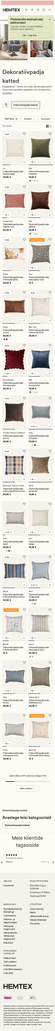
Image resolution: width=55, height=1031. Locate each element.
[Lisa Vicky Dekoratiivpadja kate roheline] (49, 426)
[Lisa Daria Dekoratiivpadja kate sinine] (24, 691)
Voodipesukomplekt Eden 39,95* (27, 3)
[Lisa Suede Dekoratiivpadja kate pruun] (24, 320)
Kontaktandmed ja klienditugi (13, 910)
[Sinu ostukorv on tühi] (44, 10)
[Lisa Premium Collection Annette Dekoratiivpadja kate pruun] (24, 426)
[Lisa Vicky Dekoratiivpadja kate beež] (24, 532)
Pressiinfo (35, 923)
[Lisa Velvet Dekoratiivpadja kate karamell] (49, 479)
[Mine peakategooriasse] (6, 104)
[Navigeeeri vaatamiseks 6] (25, 746)
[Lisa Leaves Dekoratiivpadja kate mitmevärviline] (24, 268)
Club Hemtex (37, 908)
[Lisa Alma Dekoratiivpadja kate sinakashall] (49, 585)
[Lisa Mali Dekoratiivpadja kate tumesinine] (49, 373)
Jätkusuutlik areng (39, 916)
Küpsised (8, 942)
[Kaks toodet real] (47, 126)
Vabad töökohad (38, 919)
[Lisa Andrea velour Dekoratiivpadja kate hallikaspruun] (49, 691)
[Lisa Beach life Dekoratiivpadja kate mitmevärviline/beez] (49, 743)
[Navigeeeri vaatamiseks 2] (15, 270)
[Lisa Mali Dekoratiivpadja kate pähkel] (49, 215)
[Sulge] (49, 19)
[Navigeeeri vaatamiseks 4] (17, 746)
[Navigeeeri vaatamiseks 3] (23, 270)
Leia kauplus (10, 915)
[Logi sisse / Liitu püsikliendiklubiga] (32, 10)
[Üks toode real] (51, 126)
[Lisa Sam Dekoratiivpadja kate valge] (49, 532)
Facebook (8, 885)
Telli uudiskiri (10, 961)
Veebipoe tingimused (9, 928)
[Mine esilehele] (11, 9)
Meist (33, 912)
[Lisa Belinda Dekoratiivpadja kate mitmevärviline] (24, 638)
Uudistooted (10, 965)
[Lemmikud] (38, 10)
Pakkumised (10, 958)
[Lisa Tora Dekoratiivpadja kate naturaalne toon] (49, 268)
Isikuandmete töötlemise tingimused (10, 935)
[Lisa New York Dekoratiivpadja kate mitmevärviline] (49, 320)
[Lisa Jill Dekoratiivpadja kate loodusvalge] (24, 162)
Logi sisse (8, 972)
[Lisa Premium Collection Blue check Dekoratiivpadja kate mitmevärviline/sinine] (24, 479)
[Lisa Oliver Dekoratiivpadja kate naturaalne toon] (24, 743)
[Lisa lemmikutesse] (24, 134)
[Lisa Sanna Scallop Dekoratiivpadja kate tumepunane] (24, 373)
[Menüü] (50, 10)
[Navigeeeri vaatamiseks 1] (6, 270)
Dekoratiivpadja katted (26, 105)
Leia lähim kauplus (13, 969)
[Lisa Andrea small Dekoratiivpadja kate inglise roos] (24, 215)
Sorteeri (27, 119)
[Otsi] (26, 10)
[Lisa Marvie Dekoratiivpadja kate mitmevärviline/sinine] (24, 585)
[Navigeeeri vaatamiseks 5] (21, 746)
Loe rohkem (7, 93)
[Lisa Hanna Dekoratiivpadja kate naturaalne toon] (49, 638)
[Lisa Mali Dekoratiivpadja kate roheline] (49, 162)
